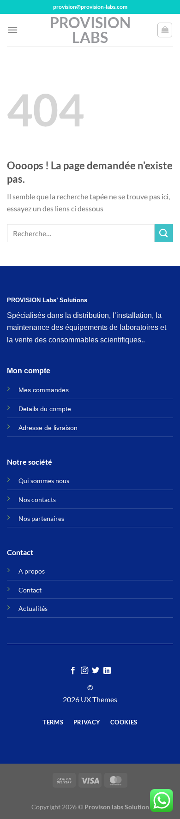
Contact (30, 590)
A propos (31, 571)
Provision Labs (90, 30)
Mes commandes (43, 390)
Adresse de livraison (48, 427)
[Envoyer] (164, 233)
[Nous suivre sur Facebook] (73, 671)
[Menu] (12, 29)
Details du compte (44, 408)
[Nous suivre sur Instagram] (84, 671)
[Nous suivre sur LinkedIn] (107, 671)
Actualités (33, 608)
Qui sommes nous (43, 480)
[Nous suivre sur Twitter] (95, 671)
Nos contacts (37, 499)
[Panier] (164, 30)
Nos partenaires (41, 518)
